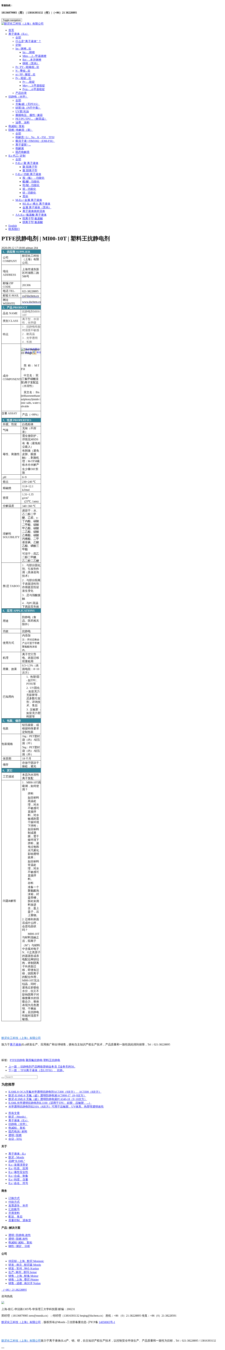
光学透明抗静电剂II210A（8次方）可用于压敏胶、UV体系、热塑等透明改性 (56, 1106)
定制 (18, 44)
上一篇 (41, 1066)
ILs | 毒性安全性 (18, 1172)
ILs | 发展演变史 (18, 1164)
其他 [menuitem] (25, 196)
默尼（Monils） (17, 1116)
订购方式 (14, 1198)
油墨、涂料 (22, 122)
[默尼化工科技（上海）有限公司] (112, 24)
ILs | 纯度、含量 (18, 1179)
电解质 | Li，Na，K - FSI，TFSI (34, 137)
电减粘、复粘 (16, 1127)
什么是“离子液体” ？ (28, 41)
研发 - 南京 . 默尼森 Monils (24, 1264)
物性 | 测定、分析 (19, 1246)
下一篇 (36, 1070)
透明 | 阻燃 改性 (18, 1238)
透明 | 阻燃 (15, 1135)
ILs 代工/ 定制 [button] (16, 155)
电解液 (19, 148)
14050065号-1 (107, 1322)
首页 (11, 30)
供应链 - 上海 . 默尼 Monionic (26, 1261)
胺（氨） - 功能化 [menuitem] (33, 177)
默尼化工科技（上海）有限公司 (21, 1322)
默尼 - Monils (16, 1157)
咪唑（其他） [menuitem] (30, 63)
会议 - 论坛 (15, 1138)
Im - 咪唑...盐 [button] (23, 48)
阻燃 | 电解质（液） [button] (20, 129)
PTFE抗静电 (17, 1060)
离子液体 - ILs (17, 1153)
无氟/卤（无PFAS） (27, 104)
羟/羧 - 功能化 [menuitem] (31, 185)
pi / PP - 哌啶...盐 (25, 74)
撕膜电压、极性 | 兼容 (29, 115)
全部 (18, 37)
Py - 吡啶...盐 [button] (23, 78)
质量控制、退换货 (19, 1220)
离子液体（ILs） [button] (18, 33)
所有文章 (14, 1113)
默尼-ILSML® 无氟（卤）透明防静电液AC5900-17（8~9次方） (47, 1095)
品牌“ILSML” (16, 1161)
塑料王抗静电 (51, 1060)
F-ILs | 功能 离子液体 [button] (28, 174)
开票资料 (14, 1212)
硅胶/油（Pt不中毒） (28, 107)
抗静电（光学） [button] (18, 96)
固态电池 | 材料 (17, 1131)
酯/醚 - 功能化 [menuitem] (31, 181)
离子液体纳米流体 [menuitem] (33, 211)
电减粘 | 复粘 (16, 126)
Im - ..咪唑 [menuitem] (28, 52)
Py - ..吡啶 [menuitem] (28, 81)
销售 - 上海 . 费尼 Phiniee (23, 1279)
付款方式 (14, 1201)
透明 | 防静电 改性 (19, 1235)
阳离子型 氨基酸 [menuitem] (32, 218)
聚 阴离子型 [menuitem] (29, 170)
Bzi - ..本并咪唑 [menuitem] (31, 59)
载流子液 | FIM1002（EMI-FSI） (35, 140)
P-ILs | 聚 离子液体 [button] (26, 163)
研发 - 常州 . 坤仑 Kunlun (23, 1268)
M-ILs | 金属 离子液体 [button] (28, 200)
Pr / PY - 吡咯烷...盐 (27, 67)
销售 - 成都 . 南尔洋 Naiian (24, 1283)
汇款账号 (14, 1209)
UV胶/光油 (22, 111)
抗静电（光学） (18, 1124)
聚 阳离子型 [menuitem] (29, 166)
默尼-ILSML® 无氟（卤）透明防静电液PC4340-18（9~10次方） (47, 1099)
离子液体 (15, 1044)
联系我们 (14, 229)
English (12, 225)
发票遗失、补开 (18, 1205)
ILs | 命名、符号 (18, 1183)
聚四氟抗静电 (34, 1060)
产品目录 (21, 92)
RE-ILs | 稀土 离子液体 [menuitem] (36, 203)
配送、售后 (15, 1216)
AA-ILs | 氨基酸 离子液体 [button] (31, 214)
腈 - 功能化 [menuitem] (29, 188)
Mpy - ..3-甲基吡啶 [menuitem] (33, 85)
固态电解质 (22, 152)
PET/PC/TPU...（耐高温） (31, 118)
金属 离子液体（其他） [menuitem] (36, 207)
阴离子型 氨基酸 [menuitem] (32, 222)
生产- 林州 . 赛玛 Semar (22, 1272)
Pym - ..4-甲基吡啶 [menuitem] (33, 89)
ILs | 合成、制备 (18, 1175)
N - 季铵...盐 (22, 70)
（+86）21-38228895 (14, 1289)
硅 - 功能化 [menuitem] (29, 192)
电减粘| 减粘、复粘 (20, 1242)
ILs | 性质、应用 (18, 1168)
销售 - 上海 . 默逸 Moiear (23, 1275)
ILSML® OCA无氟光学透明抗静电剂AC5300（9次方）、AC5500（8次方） (54, 1091)
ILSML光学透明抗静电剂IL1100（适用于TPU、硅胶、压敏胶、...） (50, 1102)
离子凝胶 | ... (23, 144)
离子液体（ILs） (18, 1120)
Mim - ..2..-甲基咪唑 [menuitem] (34, 56)
